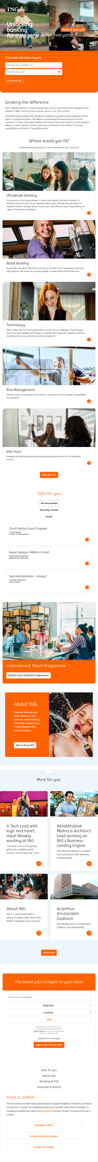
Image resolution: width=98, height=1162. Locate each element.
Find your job (14, 80)
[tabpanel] (49, 558)
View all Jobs (49, 474)
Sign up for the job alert (49, 1044)
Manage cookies (44, 1110)
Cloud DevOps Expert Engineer (28, 528)
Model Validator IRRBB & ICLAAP (29, 552)
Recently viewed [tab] (49, 509)
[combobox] (33, 72)
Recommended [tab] (49, 503)
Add (49, 1019)
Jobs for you (49, 1070)
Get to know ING (25, 745)
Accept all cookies (44, 1147)
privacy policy (39, 1031)
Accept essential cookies (44, 1136)
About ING (49, 1076)
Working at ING (49, 1081)
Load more (49, 952)
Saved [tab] (49, 516)
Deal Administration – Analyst (28, 576)
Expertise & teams (49, 1087)
